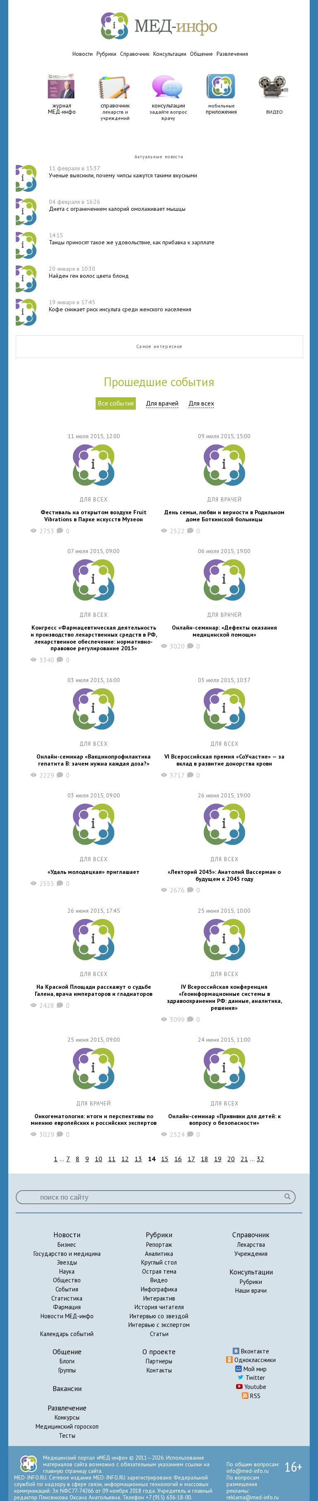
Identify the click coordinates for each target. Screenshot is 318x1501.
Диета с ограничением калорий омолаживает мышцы (117, 205)
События (66, 1289)
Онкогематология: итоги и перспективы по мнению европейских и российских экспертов (94, 1120)
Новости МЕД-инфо (67, 1316)
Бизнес (67, 1244)
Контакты (159, 1370)
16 (178, 1159)
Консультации (169, 53)
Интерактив (159, 1298)
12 (125, 1159)
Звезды (67, 1262)
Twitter (254, 1378)
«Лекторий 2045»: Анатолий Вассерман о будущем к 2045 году (224, 876)
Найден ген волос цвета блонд (89, 272)
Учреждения (250, 1254)
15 (165, 1159)
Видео (159, 1280)
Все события (116, 403)
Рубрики (106, 53)
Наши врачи (251, 1290)
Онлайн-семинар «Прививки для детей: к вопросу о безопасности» (224, 1120)
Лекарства (251, 1244)
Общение (201, 53)
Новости (82, 53)
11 (112, 1159)
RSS (254, 1396)
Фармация (67, 1307)
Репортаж (159, 1244)
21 (244, 1159)
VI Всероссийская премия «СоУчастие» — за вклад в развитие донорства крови (224, 760)
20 (231, 1159)
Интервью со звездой (159, 1316)
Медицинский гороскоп (67, 1426)
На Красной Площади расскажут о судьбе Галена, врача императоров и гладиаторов (93, 990)
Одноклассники (254, 1360)
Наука (67, 1271)
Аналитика (159, 1254)
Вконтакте (254, 1351)
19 (218, 1159)
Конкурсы (67, 1417)
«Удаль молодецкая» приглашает (94, 872)
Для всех (201, 403)
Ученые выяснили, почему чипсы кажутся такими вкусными (123, 172)
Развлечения (232, 53)
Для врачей (162, 403)
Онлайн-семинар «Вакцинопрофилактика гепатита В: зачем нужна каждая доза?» (93, 760)
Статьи (159, 1334)
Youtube (254, 1387)
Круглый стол (159, 1262)
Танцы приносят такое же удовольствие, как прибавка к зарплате (131, 238)
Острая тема (159, 1271)
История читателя (159, 1307)
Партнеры (159, 1361)
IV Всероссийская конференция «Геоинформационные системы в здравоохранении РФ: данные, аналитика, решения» (224, 997)
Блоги (67, 1361)
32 (260, 1159)
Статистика (66, 1298)
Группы (67, 1370)
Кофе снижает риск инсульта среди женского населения (120, 305)
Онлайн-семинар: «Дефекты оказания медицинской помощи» (224, 631)
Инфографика (159, 1289)
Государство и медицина (67, 1254)
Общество (67, 1280)
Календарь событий (67, 1334)
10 (98, 1159)
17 (191, 1159)
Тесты (67, 1435)
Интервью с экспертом (159, 1325)
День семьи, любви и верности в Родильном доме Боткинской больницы (224, 516)
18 (204, 1159)
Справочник (134, 53)
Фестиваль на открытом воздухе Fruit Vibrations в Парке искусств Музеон (94, 516)
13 (138, 1159)
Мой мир (254, 1369)
